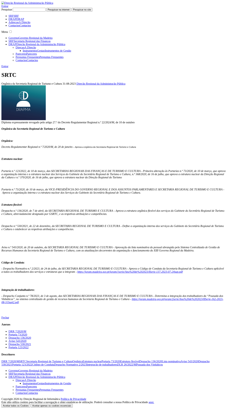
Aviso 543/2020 (17, 340)
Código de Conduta (43, 364)
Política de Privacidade (73, 398)
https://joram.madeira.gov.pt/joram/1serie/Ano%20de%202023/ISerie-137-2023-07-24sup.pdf (130, 271)
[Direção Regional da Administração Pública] (27, 2)
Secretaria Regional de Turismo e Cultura (49, 361)
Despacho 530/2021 (20, 344)
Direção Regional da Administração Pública (100, 83)
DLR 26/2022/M (126, 364)
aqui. (151, 402)
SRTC (22, 361)
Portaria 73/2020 (18, 334)
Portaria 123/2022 (19, 347)
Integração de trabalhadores (102, 364)
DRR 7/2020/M (17, 331)
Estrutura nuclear (92, 361)
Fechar (5, 317)
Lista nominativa (171, 361)
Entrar (4, 6)
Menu (4, 31)
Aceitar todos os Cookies (16, 405)
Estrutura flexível (129, 361)
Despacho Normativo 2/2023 (70, 364)
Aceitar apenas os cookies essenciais (51, 405)
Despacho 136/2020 (20, 337)
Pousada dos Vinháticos (149, 364)
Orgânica (77, 361)
